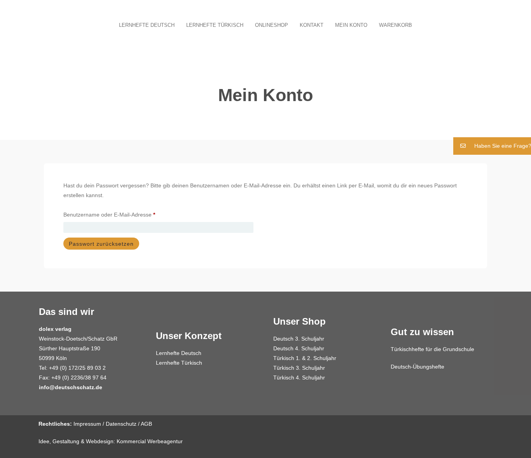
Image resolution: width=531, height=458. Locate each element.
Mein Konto (351, 25)
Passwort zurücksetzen (101, 244)
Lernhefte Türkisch (214, 25)
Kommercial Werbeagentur (150, 441)
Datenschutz (121, 424)
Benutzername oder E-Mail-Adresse (123, 213)
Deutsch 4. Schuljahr (298, 348)
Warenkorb (395, 25)
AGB (146, 424)
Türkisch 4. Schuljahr (299, 377)
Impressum (87, 424)
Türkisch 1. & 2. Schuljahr (304, 358)
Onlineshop (271, 25)
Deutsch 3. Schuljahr (298, 339)
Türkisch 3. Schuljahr (299, 368)
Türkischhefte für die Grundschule (432, 349)
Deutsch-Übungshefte (417, 367)
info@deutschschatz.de (70, 387)
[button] (492, 146)
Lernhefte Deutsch (147, 25)
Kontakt (311, 25)
